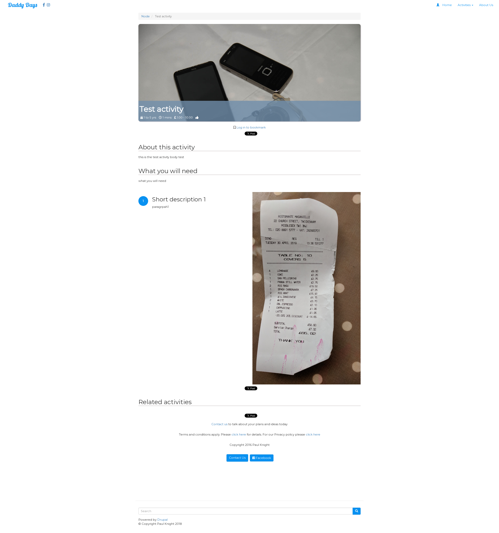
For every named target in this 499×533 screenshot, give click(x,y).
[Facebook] (43, 5)
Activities (464, 5)
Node (145, 16)
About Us (486, 5)
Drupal (162, 519)
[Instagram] (47, 5)
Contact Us (237, 458)
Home (447, 5)
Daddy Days (22, 5)
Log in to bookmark (251, 127)
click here (239, 434)
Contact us (219, 424)
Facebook (263, 458)
